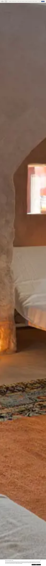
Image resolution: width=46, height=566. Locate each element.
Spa (20, 1)
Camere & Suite (14, 1)
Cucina (18, 1)
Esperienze (23, 1)
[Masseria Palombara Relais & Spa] (2, 2)
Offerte (33, 1)
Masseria (10, 1)
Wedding (26, 1)
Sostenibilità (30, 1)
